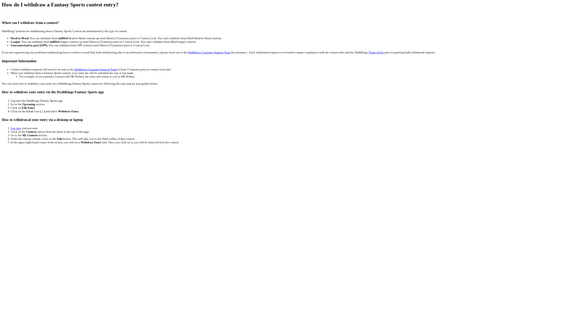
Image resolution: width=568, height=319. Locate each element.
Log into (16, 128)
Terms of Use (376, 52)
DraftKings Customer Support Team (209, 52)
